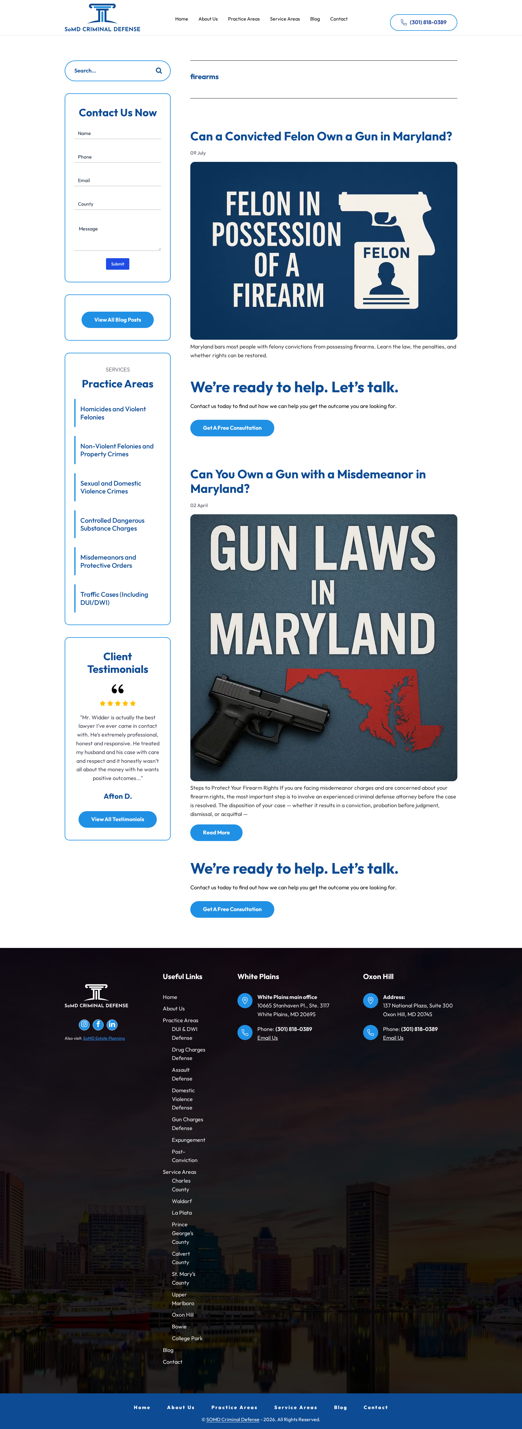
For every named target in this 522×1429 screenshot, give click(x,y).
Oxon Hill (183, 1314)
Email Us (267, 1037)
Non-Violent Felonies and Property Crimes (117, 450)
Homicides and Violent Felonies (113, 413)
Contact (172, 1361)
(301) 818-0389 (428, 22)
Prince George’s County (182, 1233)
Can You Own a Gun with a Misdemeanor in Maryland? (308, 481)
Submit (117, 264)
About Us (174, 1008)
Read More (216, 832)
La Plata (182, 1212)
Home (170, 997)
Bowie (179, 1326)
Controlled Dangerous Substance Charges (112, 524)
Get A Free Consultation (232, 427)
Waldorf (182, 1201)
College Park (187, 1338)
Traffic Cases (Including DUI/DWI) (114, 598)
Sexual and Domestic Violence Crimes (110, 487)
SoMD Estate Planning (104, 1038)
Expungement (188, 1139)
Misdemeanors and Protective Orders (108, 561)
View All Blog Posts (117, 319)
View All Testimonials (117, 819)
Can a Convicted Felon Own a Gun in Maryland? (321, 135)
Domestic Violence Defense (183, 1099)
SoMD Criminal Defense (102, 17)
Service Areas (179, 1171)
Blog (168, 1350)
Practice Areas (180, 1020)
